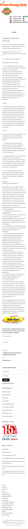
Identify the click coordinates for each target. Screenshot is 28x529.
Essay (6, 342)
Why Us (4, 511)
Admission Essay (6, 395)
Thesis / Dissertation (7, 416)
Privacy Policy (5, 515)
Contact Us (5, 489)
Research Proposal (7, 410)
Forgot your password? (8, 383)
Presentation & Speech (8, 404)
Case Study (5, 398)
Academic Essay (6, 392)
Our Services (5, 492)
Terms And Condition (7, 513)
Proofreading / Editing (8, 407)
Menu (14, 32)
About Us (4, 487)
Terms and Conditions (11, 525)
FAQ (3, 491)
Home (3, 485)
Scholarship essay (6, 413)
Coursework (5, 401)
